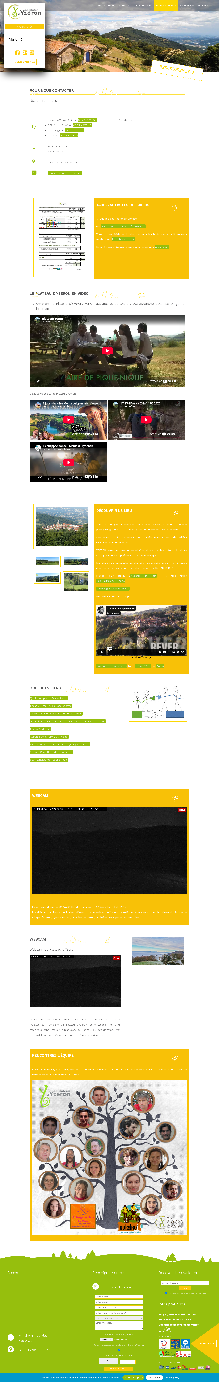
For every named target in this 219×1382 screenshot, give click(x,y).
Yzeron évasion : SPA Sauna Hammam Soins (56, 713)
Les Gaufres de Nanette (111, 580)
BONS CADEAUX (25, 61)
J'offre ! (203, 5)
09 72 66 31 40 (74, 130)
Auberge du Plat (143, 575)
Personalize (154, 1377)
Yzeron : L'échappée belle (112, 666)
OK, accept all (134, 1377)
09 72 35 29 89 (87, 120)
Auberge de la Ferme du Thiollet (49, 736)
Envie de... (124, 5)
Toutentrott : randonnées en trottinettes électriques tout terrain (67, 721)
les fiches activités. (123, 239)
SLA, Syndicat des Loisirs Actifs (48, 759)
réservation (161, 246)
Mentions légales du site (175, 1319)
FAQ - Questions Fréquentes (177, 1314)
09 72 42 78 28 (82, 125)
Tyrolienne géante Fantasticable (48, 698)
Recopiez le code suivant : (119, 1355)
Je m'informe (143, 5)
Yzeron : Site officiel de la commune (51, 752)
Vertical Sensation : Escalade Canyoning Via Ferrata (60, 744)
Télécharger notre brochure (113, 588)
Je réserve (187, 5)
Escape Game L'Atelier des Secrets (51, 705)
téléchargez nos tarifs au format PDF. (123, 226)
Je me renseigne (165, 5)
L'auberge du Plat (40, 728)
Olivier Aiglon (143, 666)
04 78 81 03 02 (69, 135)
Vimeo (160, 666)
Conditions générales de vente (179, 1324)
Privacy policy (171, 1377)
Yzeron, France (24, 40)
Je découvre (106, 5)
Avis (161, 1331)
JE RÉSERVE (207, 1343)
